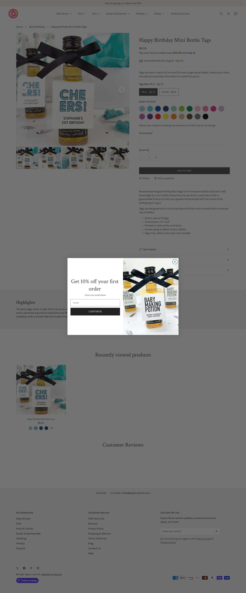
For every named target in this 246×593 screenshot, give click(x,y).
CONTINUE (95, 311)
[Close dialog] (174, 261)
